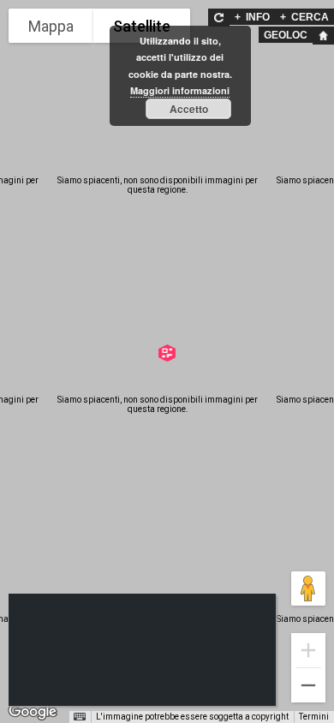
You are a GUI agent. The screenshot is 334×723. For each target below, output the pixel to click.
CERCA (304, 17)
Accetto (189, 109)
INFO (252, 17)
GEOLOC (285, 35)
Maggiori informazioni (180, 90)
